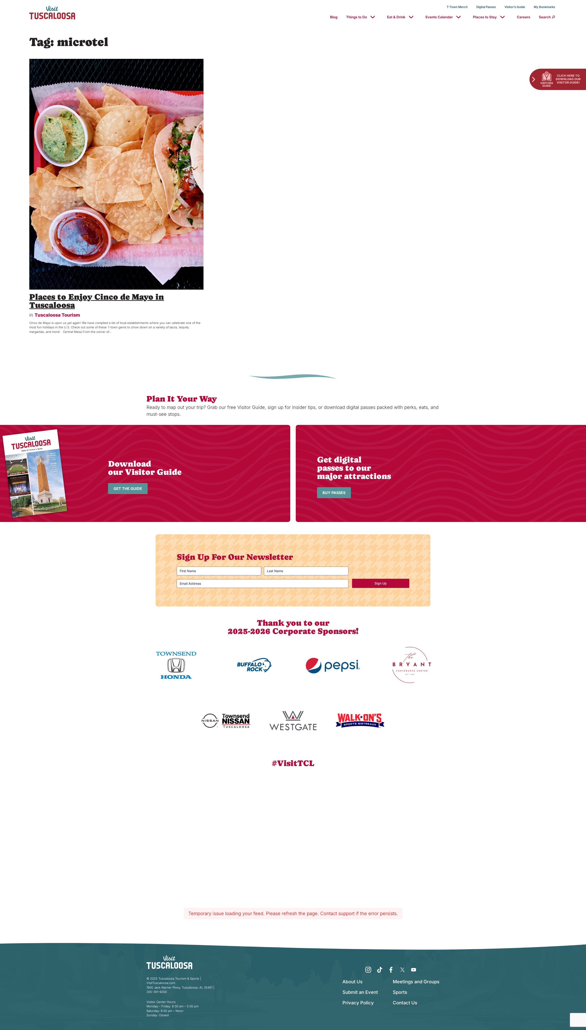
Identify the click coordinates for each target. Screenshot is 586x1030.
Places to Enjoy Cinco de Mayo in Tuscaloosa (96, 301)
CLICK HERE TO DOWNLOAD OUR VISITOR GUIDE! (568, 79)
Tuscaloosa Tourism (57, 315)
